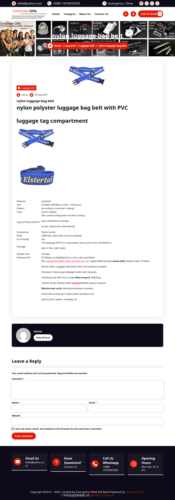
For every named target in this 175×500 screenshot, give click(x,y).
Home (56, 14)
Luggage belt (87, 45)
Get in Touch (149, 13)
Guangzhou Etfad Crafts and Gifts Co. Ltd (67, 261)
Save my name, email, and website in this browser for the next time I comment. (58, 428)
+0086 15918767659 (66, 3)
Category (69, 14)
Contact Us (101, 14)
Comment (18, 378)
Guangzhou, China (120, 3)
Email (93, 402)
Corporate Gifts (135, 492)
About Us (85, 14)
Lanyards (70, 45)
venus (25, 94)
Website (16, 415)
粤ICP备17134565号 (102, 495)
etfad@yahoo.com (29, 3)
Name (16, 402)
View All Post (43, 337)
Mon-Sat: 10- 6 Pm (150, 468)
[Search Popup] (126, 14)
